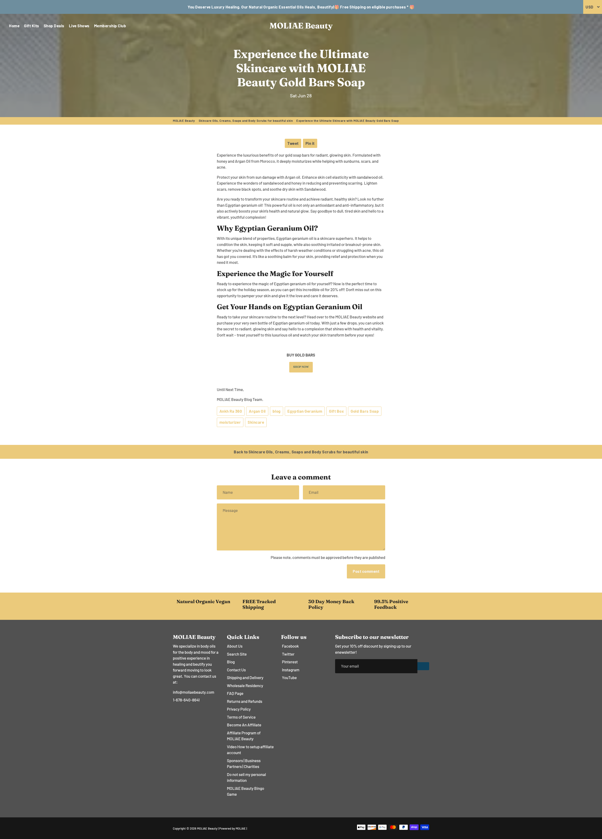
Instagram (290, 669)
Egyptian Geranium (304, 411)
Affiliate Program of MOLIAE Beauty (244, 735)
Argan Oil (257, 411)
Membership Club (110, 25)
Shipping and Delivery (245, 677)
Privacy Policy (239, 709)
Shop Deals (54, 25)
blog (277, 411)
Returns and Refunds (244, 701)
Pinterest (290, 661)
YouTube (289, 677)
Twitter (288, 654)
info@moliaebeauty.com (193, 692)
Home (14, 25)
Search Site (237, 654)
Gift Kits (31, 25)
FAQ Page (235, 693)
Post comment (366, 571)
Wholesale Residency (245, 685)
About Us (234, 646)
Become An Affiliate (244, 724)
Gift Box (336, 411)
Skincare (256, 422)
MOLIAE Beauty (184, 121)
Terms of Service (241, 717)
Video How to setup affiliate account (250, 749)
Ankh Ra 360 (230, 411)
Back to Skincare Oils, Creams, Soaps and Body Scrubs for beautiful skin (301, 451)
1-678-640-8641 (186, 699)
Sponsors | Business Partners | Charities (244, 763)
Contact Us (236, 669)
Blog (231, 661)
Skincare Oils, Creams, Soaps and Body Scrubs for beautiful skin (246, 121)
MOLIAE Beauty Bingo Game (245, 791)
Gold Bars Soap (365, 411)
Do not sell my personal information (246, 777)
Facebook (290, 646)
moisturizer (230, 422)
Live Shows (79, 25)
